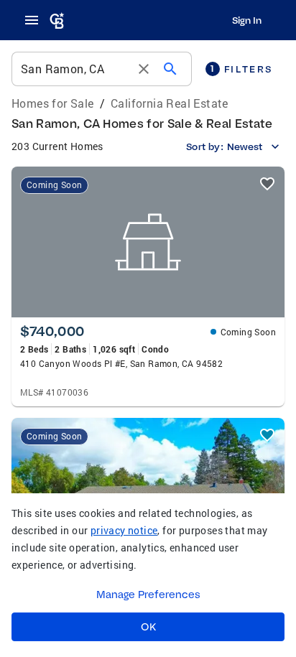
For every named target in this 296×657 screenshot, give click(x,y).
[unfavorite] (267, 184)
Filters (241, 68)
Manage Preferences (148, 594)
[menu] (36, 20)
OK (148, 626)
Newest (244, 146)
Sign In (247, 20)
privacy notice (124, 530)
